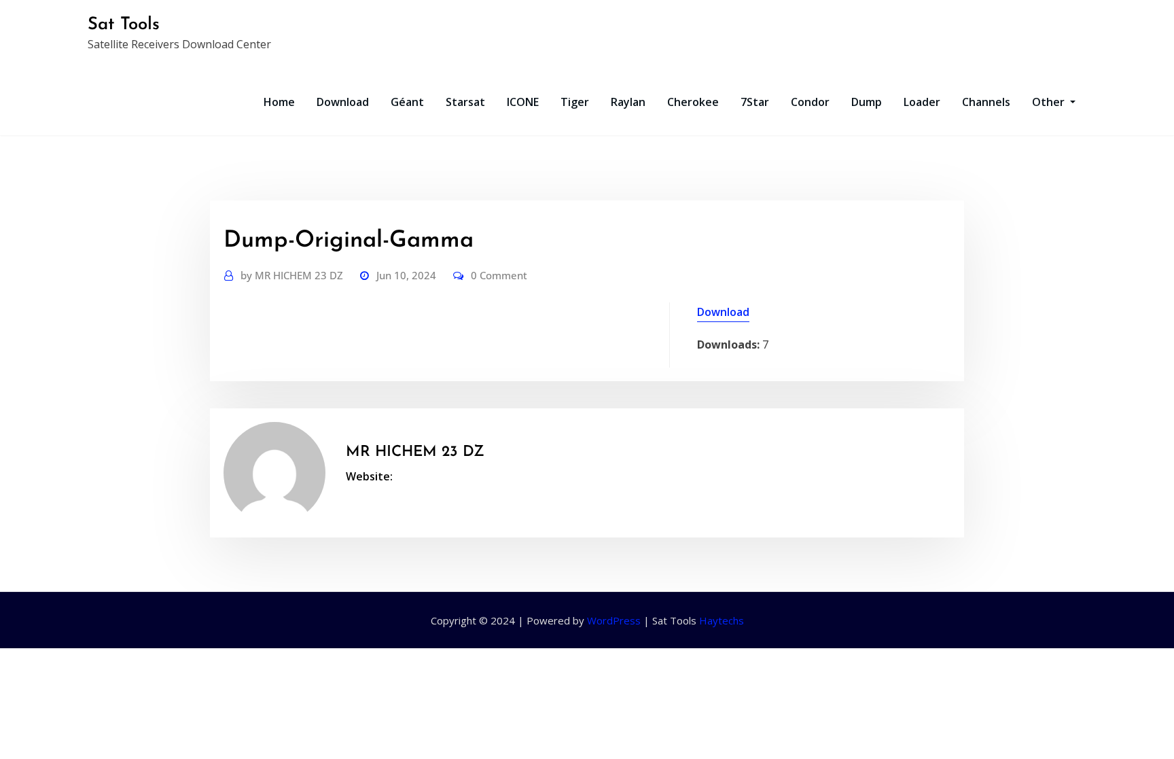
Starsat (465, 101)
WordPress (614, 620)
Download (343, 101)
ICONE (523, 101)
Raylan (628, 101)
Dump (866, 101)
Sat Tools (124, 24)
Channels (986, 101)
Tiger (575, 101)
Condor (810, 101)
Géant (407, 101)
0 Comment (499, 275)
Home (279, 101)
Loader (922, 101)
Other (1049, 101)
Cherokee (693, 101)
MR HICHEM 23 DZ (292, 275)
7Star (755, 101)
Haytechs (721, 620)
